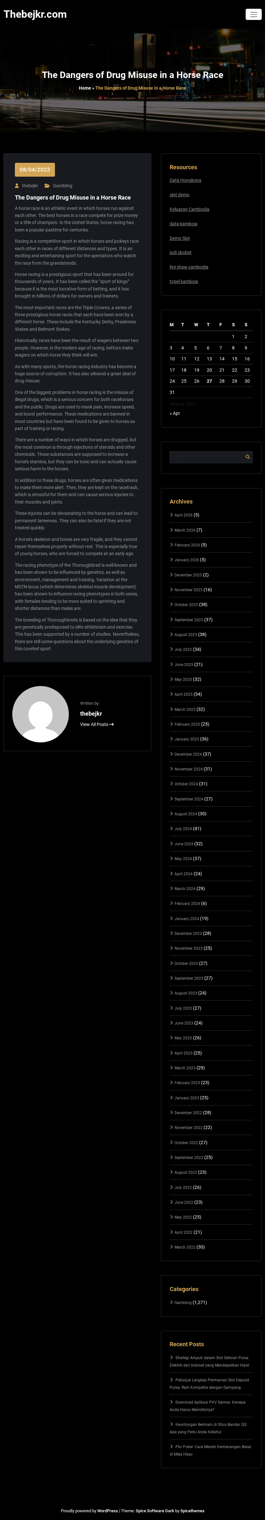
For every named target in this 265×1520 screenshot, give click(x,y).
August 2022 (186, 1172)
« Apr (175, 413)
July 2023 (183, 1008)
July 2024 (183, 829)
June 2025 (184, 664)
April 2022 (184, 1232)
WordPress (107, 1510)
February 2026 (187, 545)
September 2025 (189, 620)
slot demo (179, 194)
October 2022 (186, 1143)
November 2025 (189, 590)
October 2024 (186, 784)
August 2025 (186, 635)
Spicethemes (192, 1510)
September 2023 (189, 978)
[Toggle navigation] (253, 14)
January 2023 (187, 1098)
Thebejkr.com (35, 14)
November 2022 (189, 1127)
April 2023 (184, 1053)
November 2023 (189, 948)
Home (85, 88)
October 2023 (186, 963)
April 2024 (184, 874)
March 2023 (185, 1068)
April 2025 (184, 694)
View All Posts (94, 724)
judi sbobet (181, 252)
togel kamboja (184, 281)
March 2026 (185, 530)
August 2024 (186, 814)
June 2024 (184, 844)
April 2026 (184, 515)
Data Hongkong (185, 180)
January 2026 (187, 560)
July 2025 (183, 649)
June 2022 (184, 1202)
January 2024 (187, 919)
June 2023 (184, 1023)
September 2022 (189, 1157)
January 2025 (187, 739)
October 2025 (186, 605)
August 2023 (186, 993)
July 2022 (183, 1187)
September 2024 (189, 799)
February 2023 (187, 1083)
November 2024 (189, 769)
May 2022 (183, 1217)
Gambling (62, 185)
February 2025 (187, 724)
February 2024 (187, 903)
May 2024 (183, 859)
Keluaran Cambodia (189, 209)
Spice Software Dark (155, 1510)
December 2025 (188, 575)
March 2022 (185, 1247)
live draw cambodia (189, 267)
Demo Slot (180, 238)
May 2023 (183, 1038)
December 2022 (188, 1113)
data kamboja (183, 223)
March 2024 (185, 889)
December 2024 (188, 754)
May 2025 (183, 679)
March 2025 (185, 709)
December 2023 (188, 933)
